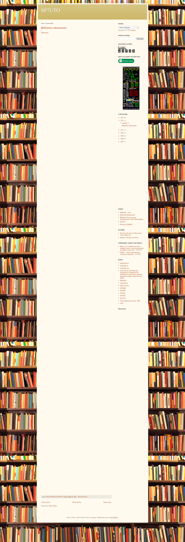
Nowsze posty (46, 502)
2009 (122, 136)
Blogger (115, 517)
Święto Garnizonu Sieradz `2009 (130, 301)
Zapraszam (44, 32)
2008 (122, 139)
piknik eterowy (124, 286)
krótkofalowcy (124, 263)
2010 (122, 133)
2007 (122, 142)
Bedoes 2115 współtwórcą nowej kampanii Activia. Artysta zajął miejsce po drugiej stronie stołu (132, 248)
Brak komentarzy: (83, 497)
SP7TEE (122, 296)
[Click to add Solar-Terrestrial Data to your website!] (131, 109)
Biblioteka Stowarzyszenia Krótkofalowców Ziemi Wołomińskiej (131, 218)
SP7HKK (123, 288)
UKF (121, 303)
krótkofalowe (124, 266)
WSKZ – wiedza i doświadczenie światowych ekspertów (130, 253)
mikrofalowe (124, 283)
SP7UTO (50, 10)
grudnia (124, 123)
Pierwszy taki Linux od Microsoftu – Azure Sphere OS (131, 234)
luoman (94, 517)
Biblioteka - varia (125, 212)
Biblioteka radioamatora (53, 27)
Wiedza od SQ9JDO (126, 224)
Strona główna (76, 502)
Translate (133, 30)
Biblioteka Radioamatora (127, 215)
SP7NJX (122, 293)
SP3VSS (122, 222)
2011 (122, 130)
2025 (122, 118)
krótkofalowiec (124, 268)
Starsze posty (107, 502)
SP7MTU (123, 291)
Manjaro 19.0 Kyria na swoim (129, 237)
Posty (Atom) (53, 506)
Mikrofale (123, 280)
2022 (122, 120)
